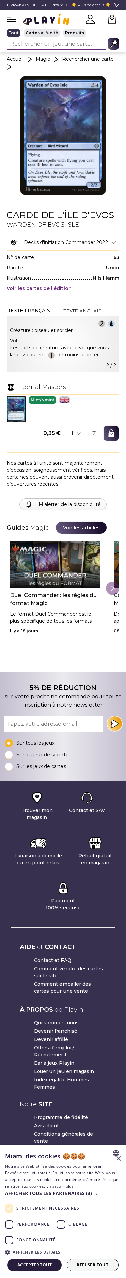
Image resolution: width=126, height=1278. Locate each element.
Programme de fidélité (61, 1117)
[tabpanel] (63, 344)
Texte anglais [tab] (82, 311)
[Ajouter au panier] (111, 433)
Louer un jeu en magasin (64, 1071)
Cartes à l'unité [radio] (42, 32)
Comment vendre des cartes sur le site (68, 972)
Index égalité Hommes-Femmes (62, 1083)
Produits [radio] (74, 32)
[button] (16, 409)
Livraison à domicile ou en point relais (38, 859)
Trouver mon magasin (37, 813)
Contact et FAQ (52, 960)
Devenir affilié (51, 1039)
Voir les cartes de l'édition (39, 288)
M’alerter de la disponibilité (70, 504)
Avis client (46, 1126)
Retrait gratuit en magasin (95, 859)
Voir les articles (81, 528)
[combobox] (63, 243)
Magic (43, 59)
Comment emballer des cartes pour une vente (62, 987)
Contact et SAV (87, 810)
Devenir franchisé (55, 1031)
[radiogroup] (63, 33)
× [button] (118, 1158)
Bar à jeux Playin (54, 1063)
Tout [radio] (13, 32)
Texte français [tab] (29, 311)
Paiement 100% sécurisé (63, 904)
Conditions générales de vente (63, 1137)
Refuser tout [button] (92, 1265)
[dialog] (63, 1211)
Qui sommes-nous (56, 1023)
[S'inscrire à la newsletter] (115, 724)
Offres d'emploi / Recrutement (54, 1051)
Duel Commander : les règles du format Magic (53, 599)
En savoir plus (60, 1186)
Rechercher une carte (88, 59)
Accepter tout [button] (34, 1265)
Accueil (15, 59)
